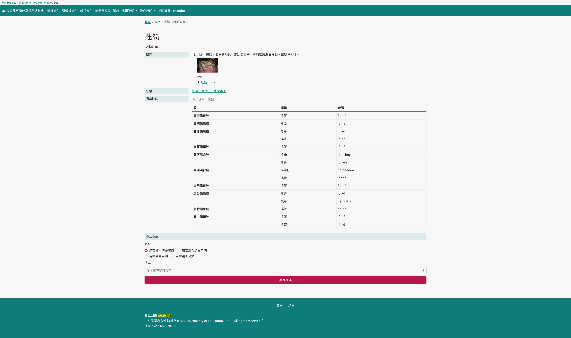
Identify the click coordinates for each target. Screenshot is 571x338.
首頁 (148, 21)
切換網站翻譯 (51, 2)
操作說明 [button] (146, 10)
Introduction (182, 10)
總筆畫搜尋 (103, 10)
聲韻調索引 (70, 10)
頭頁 (291, 305)
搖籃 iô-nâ (208, 82)
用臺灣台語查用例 (194, 250)
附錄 (116, 10)
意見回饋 (151, 315)
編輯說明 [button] (128, 10)
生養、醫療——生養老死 (209, 91)
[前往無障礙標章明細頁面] (164, 315)
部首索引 (86, 10)
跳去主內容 (25, 2)
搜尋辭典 (285, 280)
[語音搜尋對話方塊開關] (423, 270)
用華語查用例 (158, 256)
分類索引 (53, 10)
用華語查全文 (185, 256)
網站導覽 (37, 2)
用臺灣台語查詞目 (161, 250)
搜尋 (148, 262)
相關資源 (164, 10)
